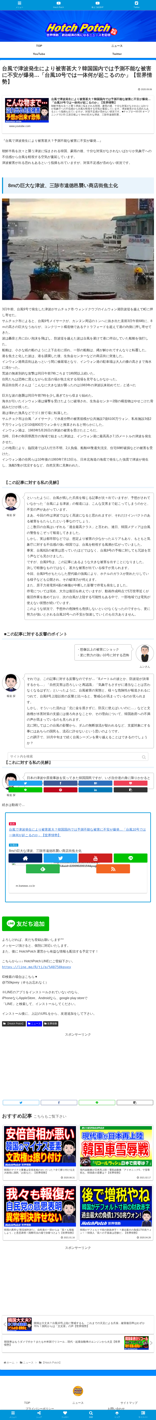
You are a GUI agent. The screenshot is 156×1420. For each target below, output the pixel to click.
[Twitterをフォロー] (60, 858)
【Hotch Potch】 (15, 1023)
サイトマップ (129, 1402)
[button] (144, 757)
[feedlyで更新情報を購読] (43, 868)
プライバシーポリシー (40, 1408)
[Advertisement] (78, 1066)
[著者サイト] (25, 858)
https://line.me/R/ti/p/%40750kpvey (36, 967)
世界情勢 (52, 1023)
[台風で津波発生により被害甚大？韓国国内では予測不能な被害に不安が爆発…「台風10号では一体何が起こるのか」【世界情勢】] (95, 783)
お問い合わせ (116, 1408)
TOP (27, 1402)
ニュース (36, 1023)
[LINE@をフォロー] (130, 858)
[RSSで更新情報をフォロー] (113, 868)
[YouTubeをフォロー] (95, 858)
